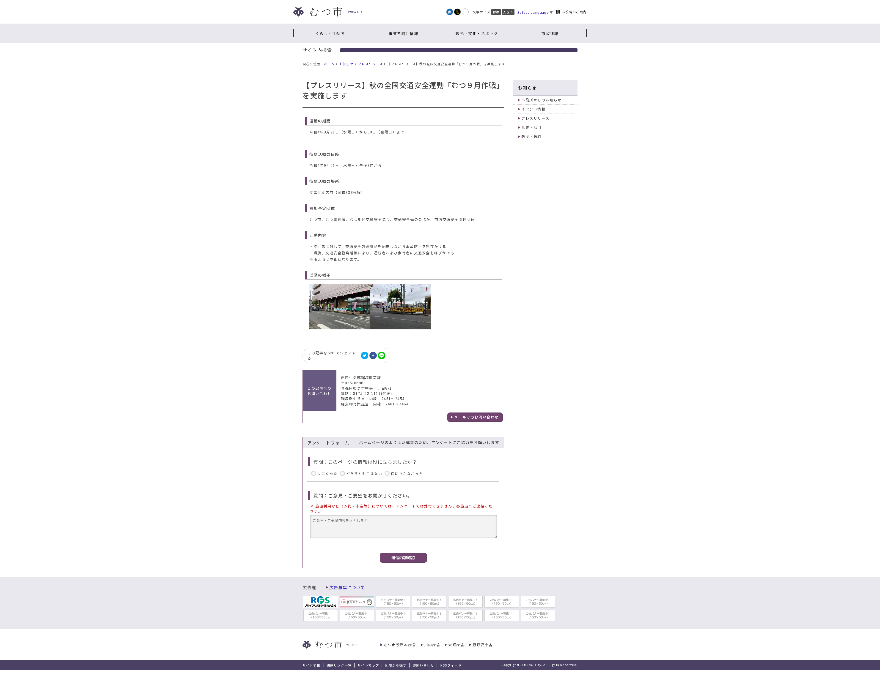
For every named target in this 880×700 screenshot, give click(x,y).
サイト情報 (311, 665)
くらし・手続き (330, 33)
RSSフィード (451, 665)
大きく (508, 12)
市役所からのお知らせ (541, 100)
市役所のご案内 (574, 11)
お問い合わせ (423, 665)
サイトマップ (368, 665)
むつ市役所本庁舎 (400, 644)
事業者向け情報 (403, 33)
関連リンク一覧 (339, 665)
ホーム (329, 64)
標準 (496, 12)
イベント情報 (533, 109)
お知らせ (346, 64)
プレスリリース (370, 64)
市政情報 (549, 33)
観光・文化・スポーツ (476, 33)
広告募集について (347, 587)
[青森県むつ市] (327, 12)
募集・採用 (531, 127)
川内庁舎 (432, 644)
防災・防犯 (531, 136)
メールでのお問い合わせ (476, 417)
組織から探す (396, 665)
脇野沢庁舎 (483, 644)
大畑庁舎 (456, 644)
